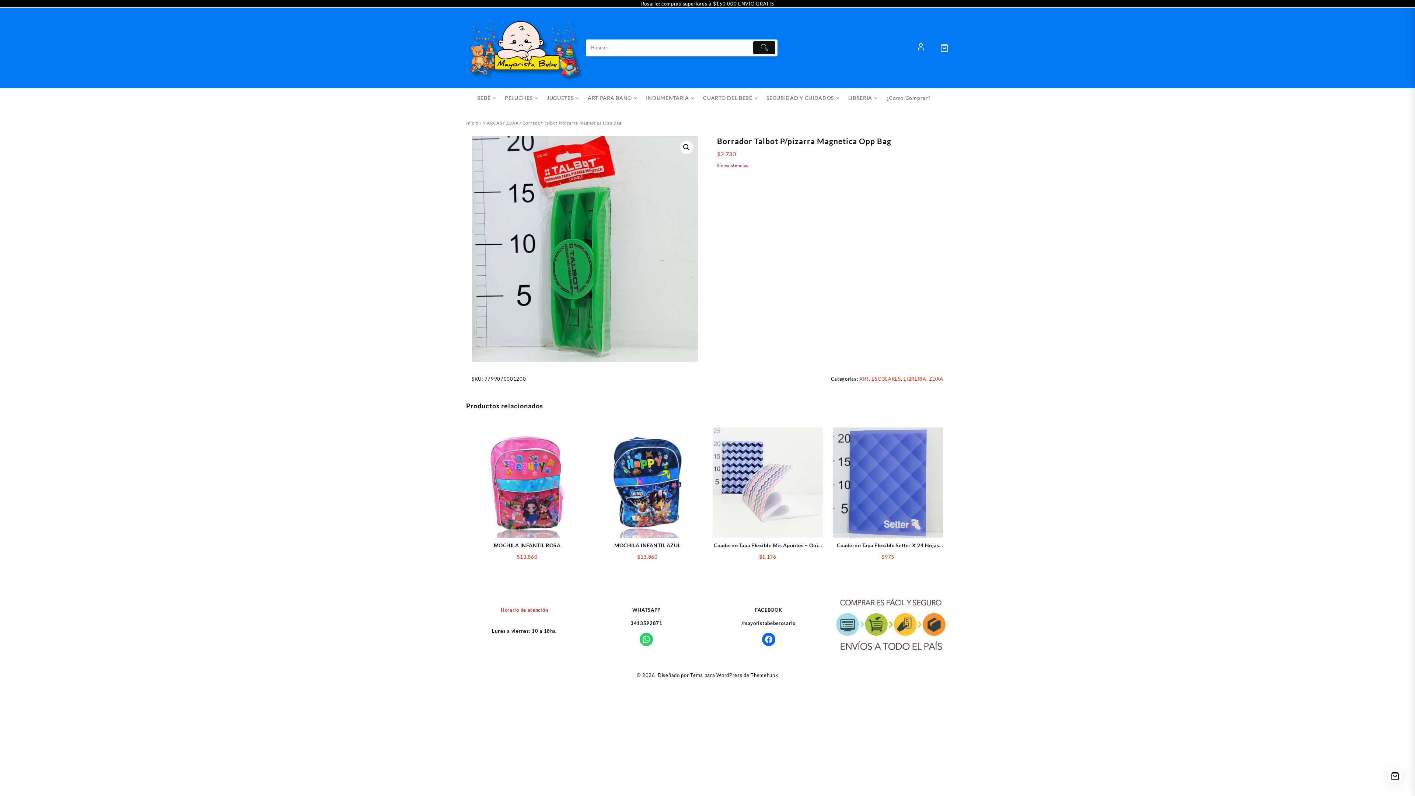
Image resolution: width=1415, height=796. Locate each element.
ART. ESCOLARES (880, 379)
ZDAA (512, 123)
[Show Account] (920, 47)
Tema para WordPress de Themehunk (734, 675)
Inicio (472, 123)
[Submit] (764, 47)
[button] (686, 147)
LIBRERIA (915, 379)
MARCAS (492, 123)
